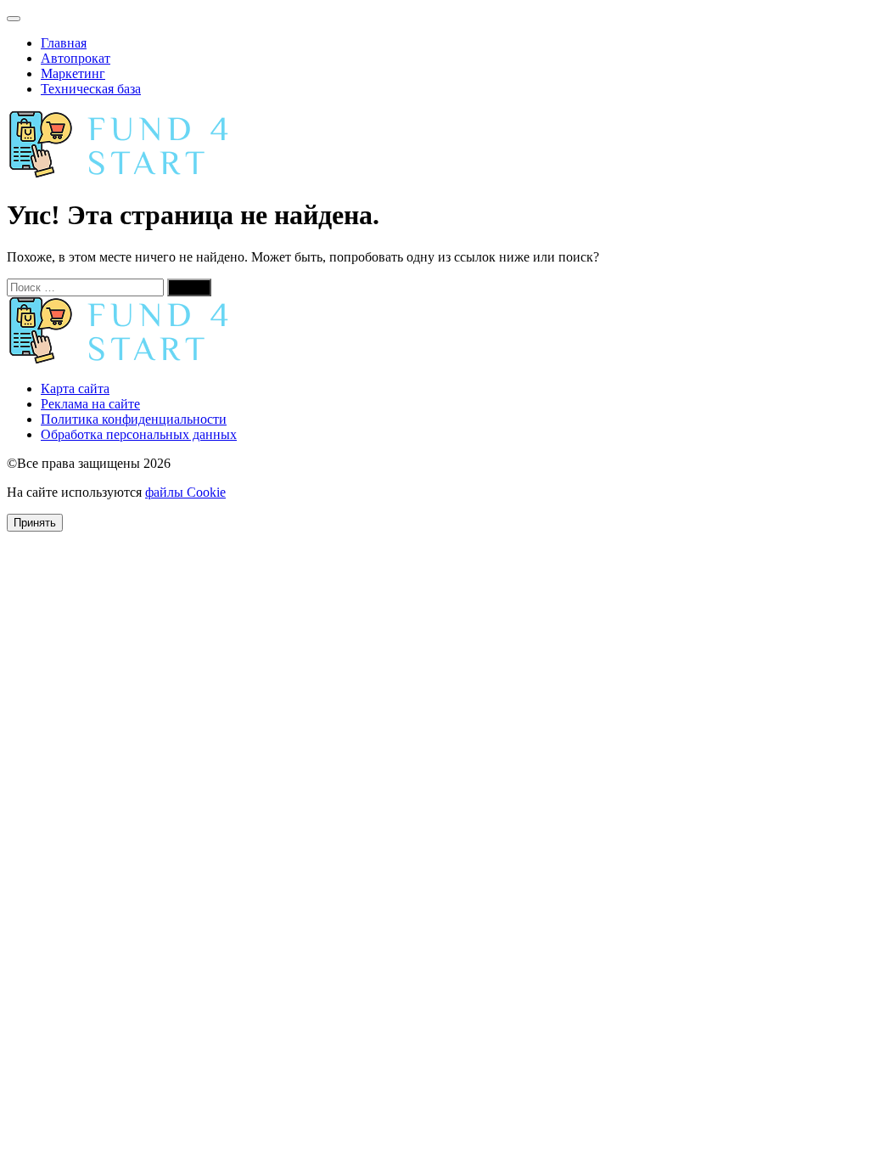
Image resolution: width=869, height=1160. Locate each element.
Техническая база (91, 89)
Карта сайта (75, 388)
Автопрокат (75, 58)
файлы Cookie (185, 492)
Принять (35, 522)
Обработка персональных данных (139, 434)
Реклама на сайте (90, 404)
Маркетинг (73, 73)
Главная (64, 43)
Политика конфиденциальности (134, 419)
